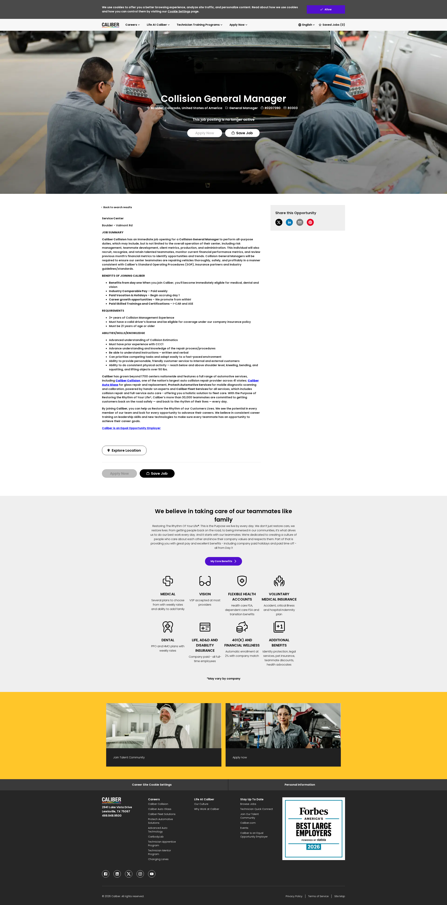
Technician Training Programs (198, 25)
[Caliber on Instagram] (140, 874)
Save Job (244, 133)
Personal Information (300, 785)
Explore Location (126, 450)
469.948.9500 (112, 816)
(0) (334, 25)
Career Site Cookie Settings (152, 785)
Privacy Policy (294, 896)
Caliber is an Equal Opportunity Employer (131, 428)
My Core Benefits (221, 561)
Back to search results (117, 207)
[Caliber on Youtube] (151, 874)
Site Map (339, 896)
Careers (131, 25)
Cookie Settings (179, 11)
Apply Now (237, 25)
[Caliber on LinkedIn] (117, 874)
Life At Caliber (157, 25)
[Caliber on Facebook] (105, 874)
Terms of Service (318, 896)
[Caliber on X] (128, 874)
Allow (328, 9)
